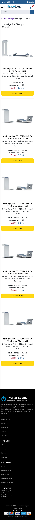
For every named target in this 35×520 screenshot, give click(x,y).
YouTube (4, 435)
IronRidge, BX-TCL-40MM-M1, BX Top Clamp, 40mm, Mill (17, 340)
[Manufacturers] (2, 7)
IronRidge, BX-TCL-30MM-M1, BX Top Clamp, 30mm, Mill (17, 137)
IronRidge (10, 19)
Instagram (4, 427)
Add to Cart (17, 93)
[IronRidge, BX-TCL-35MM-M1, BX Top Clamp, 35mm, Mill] (17, 251)
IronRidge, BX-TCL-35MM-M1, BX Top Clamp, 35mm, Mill (17, 272)
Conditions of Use (7, 482)
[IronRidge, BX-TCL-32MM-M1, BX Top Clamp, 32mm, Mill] (17, 183)
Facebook (4, 423)
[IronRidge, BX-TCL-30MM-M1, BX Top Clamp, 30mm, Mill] (17, 116)
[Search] (32, 12)
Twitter (3, 431)
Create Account (6, 470)
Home (3, 19)
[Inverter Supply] (12, 7)
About (3, 445)
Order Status (5, 474)
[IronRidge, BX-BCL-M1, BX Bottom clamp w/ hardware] (17, 48)
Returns (3, 453)
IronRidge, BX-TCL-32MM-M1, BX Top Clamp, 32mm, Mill (17, 205)
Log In (31, 2)
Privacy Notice (17, 508)
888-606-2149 (9, 2)
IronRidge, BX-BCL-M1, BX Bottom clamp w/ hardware (17, 70)
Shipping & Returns (7, 478)
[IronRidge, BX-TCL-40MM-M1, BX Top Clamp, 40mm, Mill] (17, 319)
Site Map (4, 457)
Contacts (4, 449)
